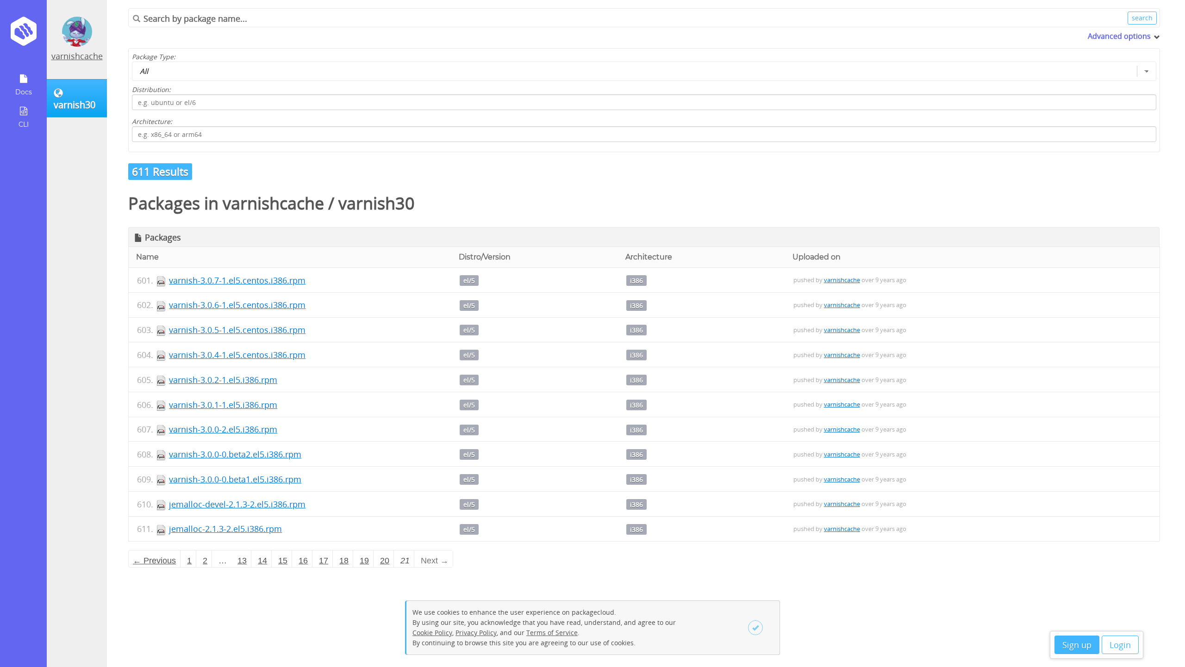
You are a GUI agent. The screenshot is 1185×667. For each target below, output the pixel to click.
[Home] (23, 34)
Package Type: (153, 56)
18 (344, 560)
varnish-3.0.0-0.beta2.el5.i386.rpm (235, 454)
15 (282, 560)
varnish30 (376, 203)
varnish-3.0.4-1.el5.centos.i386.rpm (237, 354)
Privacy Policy (476, 632)
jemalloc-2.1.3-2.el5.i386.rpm (225, 528)
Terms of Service (552, 632)
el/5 (469, 280)
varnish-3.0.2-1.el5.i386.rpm (223, 379)
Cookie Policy (432, 632)
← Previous (154, 560)
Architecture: (152, 121)
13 (242, 560)
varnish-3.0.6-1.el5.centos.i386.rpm (237, 304)
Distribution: (151, 89)
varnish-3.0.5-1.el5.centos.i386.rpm (237, 329)
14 (262, 560)
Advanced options (1119, 36)
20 (384, 560)
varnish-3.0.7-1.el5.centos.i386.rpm (237, 280)
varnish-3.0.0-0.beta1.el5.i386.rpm (235, 479)
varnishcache (77, 56)
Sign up (1076, 644)
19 (364, 560)
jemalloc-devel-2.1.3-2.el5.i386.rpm (237, 504)
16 (303, 560)
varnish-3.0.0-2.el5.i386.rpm (223, 429)
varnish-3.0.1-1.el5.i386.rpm (223, 404)
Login (1120, 644)
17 (323, 560)
